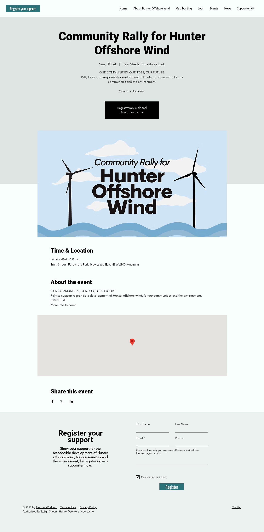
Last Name (181, 424)
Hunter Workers (46, 507)
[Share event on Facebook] (52, 401)
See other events (132, 112)
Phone (179, 438)
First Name (143, 424)
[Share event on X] (62, 401)
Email (139, 438)
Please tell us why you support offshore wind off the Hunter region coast (167, 452)
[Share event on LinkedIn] (71, 401)
